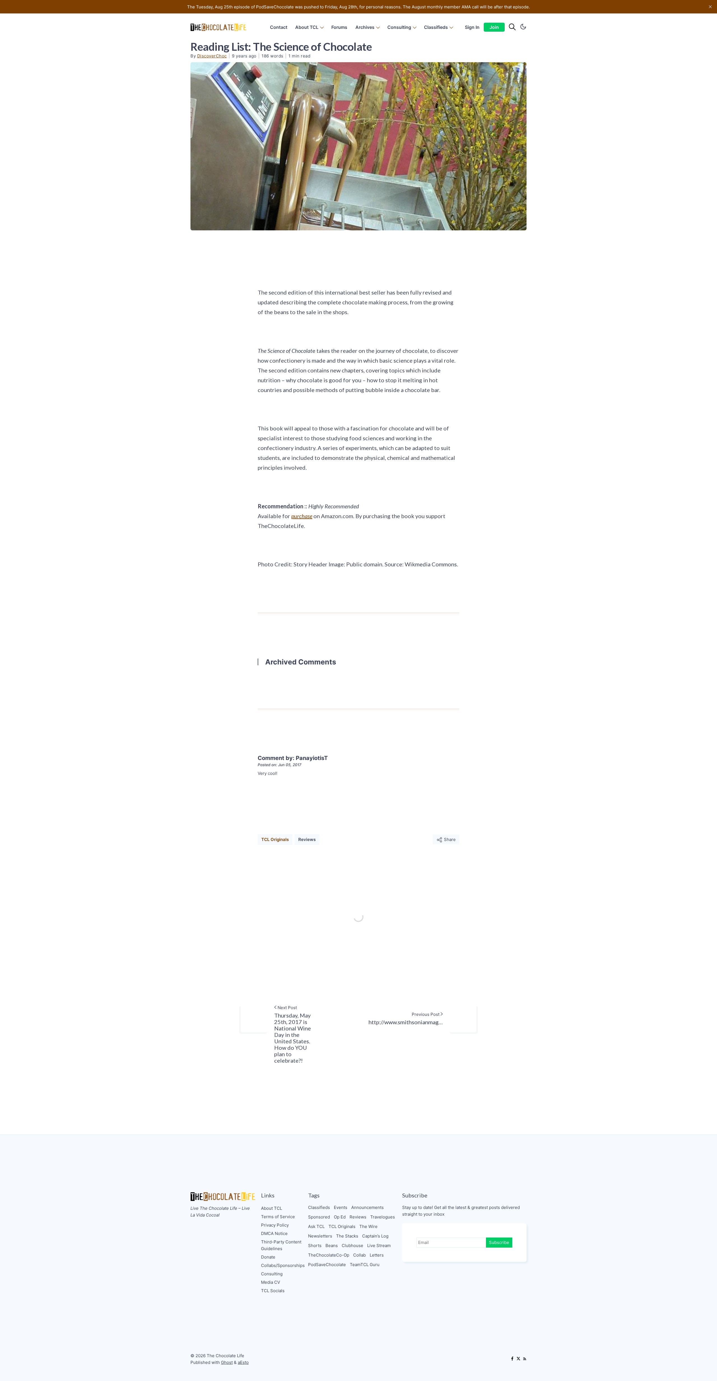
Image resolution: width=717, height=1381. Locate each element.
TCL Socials (273, 1290)
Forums (339, 27)
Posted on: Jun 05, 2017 (279, 765)
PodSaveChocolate (327, 1264)
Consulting (399, 27)
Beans (331, 1245)
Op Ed (340, 1217)
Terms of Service (278, 1216)
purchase (301, 516)
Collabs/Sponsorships (283, 1265)
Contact (278, 27)
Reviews (307, 839)
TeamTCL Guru (365, 1264)
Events (340, 1207)
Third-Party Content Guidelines (281, 1245)
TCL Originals (275, 839)
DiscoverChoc (212, 56)
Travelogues (382, 1217)
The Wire (368, 1226)
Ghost (227, 1362)
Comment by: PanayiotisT (293, 758)
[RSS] (525, 1359)
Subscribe (499, 1242)
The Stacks (347, 1236)
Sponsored (319, 1217)
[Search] (512, 27)
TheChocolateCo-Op (328, 1255)
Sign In (472, 27)
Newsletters (320, 1236)
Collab (359, 1255)
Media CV (270, 1282)
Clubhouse (352, 1245)
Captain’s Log (375, 1236)
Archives (364, 27)
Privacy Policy (275, 1225)
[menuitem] (278, 27)
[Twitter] (518, 1359)
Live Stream (379, 1245)
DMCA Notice (274, 1233)
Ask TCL (316, 1226)
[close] (710, 6)
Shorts (315, 1245)
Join (494, 27)
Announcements (367, 1207)
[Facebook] (512, 1359)
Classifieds (436, 27)
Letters (377, 1255)
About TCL (306, 27)
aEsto (243, 1362)
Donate (268, 1257)
